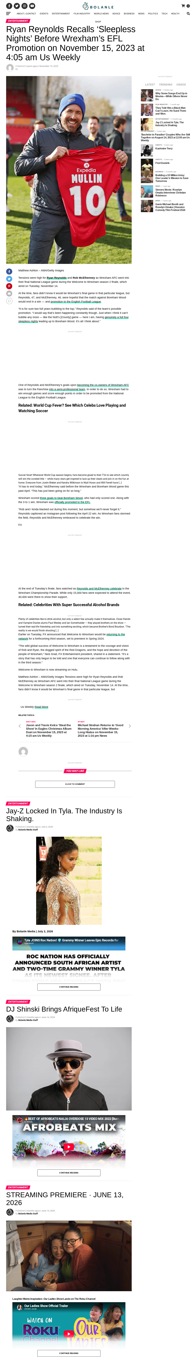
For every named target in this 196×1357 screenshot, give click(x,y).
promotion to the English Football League (76, 301)
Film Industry (82, 13)
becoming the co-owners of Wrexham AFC (103, 385)
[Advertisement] (75, 354)
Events (44, 13)
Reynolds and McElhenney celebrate (99, 588)
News (141, 13)
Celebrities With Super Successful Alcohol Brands (68, 604)
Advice (116, 13)
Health (175, 13)
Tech (164, 13)
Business (129, 13)
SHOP (98, 21)
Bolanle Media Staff (28, 926)
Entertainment (61, 13)
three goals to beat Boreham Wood (61, 498)
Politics (153, 13)
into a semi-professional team (67, 389)
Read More (41, 802)
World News (101, 13)
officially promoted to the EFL (72, 502)
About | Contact (26, 13)
